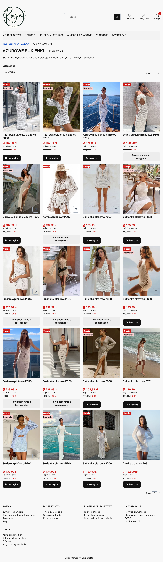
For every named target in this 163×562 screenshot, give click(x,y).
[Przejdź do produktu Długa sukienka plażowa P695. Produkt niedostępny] (141, 107)
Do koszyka (11, 158)
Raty (5, 521)
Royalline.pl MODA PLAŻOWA (16, 44)
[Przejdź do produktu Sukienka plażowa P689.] (141, 271)
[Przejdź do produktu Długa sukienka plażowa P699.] (21, 189)
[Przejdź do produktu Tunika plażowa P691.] (141, 435)
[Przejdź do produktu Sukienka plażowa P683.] (141, 189)
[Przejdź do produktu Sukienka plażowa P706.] (101, 435)
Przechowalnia (50, 518)
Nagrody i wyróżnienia (14, 544)
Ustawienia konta (52, 515)
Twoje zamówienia (52, 511)
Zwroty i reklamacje (13, 511)
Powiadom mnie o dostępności (141, 157)
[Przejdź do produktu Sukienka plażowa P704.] (61, 435)
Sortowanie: (9, 65)
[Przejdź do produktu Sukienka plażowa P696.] (101, 353)
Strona (149, 73)
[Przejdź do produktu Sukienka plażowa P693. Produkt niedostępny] (21, 353)
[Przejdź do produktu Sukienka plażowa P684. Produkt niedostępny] (21, 271)
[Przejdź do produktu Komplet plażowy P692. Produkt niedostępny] (61, 189)
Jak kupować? (132, 521)
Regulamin (8, 518)
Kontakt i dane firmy (13, 534)
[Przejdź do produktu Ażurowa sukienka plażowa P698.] (21, 107)
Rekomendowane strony (15, 538)
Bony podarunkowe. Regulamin (19, 515)
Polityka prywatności (135, 511)
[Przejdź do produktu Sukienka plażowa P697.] (101, 189)
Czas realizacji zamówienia (98, 518)
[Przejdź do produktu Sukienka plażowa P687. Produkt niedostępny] (61, 271)
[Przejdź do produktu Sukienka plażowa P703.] (21, 435)
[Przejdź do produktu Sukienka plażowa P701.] (141, 353)
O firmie (7, 541)
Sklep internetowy (78, 558)
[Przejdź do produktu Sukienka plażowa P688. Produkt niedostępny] (101, 271)
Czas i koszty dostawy (96, 515)
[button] (117, 17)
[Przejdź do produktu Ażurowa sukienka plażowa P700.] (61, 107)
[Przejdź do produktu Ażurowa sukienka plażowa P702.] (101, 107)
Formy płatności (92, 511)
